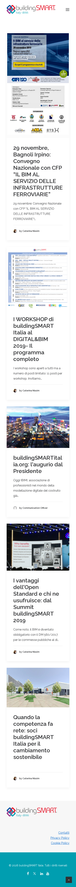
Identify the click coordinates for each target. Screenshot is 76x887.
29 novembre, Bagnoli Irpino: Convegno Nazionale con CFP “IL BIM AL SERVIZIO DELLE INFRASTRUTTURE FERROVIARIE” (38, 171)
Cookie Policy (60, 843)
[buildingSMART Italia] (31, 9)
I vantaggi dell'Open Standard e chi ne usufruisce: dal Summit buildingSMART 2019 (36, 600)
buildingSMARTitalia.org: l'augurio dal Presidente (38, 464)
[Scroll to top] (69, 879)
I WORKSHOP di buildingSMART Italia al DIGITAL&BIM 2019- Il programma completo (33, 339)
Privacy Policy (59, 838)
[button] (67, 9)
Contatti (63, 832)
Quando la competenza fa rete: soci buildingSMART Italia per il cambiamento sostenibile (33, 737)
